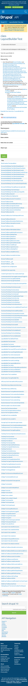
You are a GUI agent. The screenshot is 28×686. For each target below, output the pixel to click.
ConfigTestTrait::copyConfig (8, 270)
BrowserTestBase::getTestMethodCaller (11, 242)
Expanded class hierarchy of (12, 111)
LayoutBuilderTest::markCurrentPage (10, 360)
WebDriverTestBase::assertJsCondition (10, 556)
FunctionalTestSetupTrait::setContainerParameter (13, 327)
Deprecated (4, 633)
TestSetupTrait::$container (7, 436)
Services (4, 635)
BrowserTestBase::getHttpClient (9, 234)
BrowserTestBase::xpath (7, 259)
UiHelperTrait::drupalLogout (8, 505)
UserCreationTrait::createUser (8, 536)
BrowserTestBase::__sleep (7, 263)
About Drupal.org (5, 669)
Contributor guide (18, 650)
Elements (4, 636)
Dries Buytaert (17, 682)
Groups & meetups (18, 651)
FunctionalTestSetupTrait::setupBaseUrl (11, 330)
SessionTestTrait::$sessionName (9, 408)
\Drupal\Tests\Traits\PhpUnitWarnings (12, 80)
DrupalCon (17, 653)
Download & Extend (19, 657)
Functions (4, 626)
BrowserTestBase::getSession (8, 238)
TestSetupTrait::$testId (6, 457)
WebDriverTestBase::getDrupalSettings (10, 567)
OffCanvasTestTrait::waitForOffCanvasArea (12, 381)
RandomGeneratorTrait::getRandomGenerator (12, 391)
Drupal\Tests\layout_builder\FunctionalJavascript (13, 131)
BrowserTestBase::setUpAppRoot (9, 249)
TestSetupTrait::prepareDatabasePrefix (10, 467)
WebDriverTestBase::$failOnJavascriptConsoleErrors (14, 550)
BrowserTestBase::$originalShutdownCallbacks (12, 207)
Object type (4, 147)
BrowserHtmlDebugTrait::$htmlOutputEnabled (12, 176)
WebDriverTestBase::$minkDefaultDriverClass (12, 553)
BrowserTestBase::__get (7, 261)
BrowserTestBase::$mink (7, 201)
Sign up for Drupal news (6, 648)
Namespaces (5, 632)
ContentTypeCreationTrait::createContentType (12, 273)
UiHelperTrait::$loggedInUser (8, 469)
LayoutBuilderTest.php (16, 22)
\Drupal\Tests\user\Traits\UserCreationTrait (14, 77)
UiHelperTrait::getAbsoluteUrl (8, 513)
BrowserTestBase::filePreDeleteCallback (11, 229)
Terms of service (5, 670)
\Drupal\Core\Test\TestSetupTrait (11, 66)
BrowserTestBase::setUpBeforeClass (10, 251)
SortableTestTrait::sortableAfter (9, 415)
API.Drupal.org (4, 661)
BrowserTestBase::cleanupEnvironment (10, 223)
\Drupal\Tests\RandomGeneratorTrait (12, 69)
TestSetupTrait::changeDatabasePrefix (10, 459)
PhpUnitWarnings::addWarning (8, 388)
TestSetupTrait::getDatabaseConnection (11, 464)
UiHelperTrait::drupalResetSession (9, 508)
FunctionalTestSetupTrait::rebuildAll (10, 319)
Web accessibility (5, 666)
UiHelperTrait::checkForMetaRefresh (10, 487)
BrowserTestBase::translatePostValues (10, 255)
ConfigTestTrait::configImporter (9, 266)
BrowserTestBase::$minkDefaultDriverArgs (11, 203)
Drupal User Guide (5, 658)
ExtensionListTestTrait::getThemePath (10, 280)
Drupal (17, 681)
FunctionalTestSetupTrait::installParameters (12, 310)
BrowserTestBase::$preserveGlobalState (11, 210)
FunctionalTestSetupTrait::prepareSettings (11, 317)
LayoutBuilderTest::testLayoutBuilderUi (10, 369)
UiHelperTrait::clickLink (6, 492)
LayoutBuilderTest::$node (7, 344)
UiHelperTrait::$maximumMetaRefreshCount (12, 473)
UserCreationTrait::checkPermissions (10, 526)
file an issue (5, 592)
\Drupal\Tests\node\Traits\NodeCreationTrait (14, 71)
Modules (16, 661)
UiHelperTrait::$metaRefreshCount (9, 477)
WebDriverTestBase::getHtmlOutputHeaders (12, 570)
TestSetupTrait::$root (6, 449)
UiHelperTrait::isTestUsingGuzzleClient (10, 519)
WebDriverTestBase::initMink (8, 578)
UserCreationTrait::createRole (8, 532)
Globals (4, 629)
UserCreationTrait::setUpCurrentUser (10, 543)
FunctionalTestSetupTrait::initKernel (10, 300)
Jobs (2, 651)
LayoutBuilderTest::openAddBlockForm (11, 363)
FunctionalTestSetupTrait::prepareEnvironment (12, 313)
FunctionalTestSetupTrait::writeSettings (11, 333)
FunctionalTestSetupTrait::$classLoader (11, 287)
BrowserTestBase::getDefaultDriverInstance (11, 232)
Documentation (5, 654)
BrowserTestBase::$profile (7, 212)
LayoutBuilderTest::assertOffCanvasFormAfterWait (13, 349)
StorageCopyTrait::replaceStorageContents (11, 422)
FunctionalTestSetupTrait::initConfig (10, 298)
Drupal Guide (4, 656)
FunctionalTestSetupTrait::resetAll (9, 324)
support (13, 592)
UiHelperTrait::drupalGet (7, 500)
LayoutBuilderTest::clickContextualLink (10, 354)
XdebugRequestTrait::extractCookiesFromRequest (13, 586)
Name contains (4, 137)
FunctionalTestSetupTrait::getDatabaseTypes (12, 296)
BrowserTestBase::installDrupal (9, 244)
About (2, 664)
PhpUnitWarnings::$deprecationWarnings (11, 385)
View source (4, 132)
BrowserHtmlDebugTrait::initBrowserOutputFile (12, 191)
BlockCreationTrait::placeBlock (8, 163)
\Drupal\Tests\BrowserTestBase (13, 92)
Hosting (16, 648)
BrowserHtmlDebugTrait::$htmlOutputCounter (12, 170)
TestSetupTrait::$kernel (6, 440)
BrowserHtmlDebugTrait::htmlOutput (10, 189)
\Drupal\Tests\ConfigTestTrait (13, 74)
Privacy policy (4, 672)
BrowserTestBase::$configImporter (9, 196)
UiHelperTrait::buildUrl (6, 484)
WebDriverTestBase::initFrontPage (9, 576)
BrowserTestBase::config (7, 226)
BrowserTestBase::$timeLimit (8, 219)
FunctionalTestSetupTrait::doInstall (9, 294)
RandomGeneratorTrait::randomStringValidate (12, 402)
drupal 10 (4, 22)
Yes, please (8, 7)
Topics (3, 623)
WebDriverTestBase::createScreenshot (10, 561)
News (2, 643)
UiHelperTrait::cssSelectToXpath (9, 498)
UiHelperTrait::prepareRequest (8, 521)
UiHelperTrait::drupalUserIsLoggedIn (10, 511)
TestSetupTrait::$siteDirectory (8, 451)
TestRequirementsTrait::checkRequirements (12, 427)
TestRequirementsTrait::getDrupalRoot (10, 430)
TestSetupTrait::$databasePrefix (9, 438)
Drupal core (17, 659)
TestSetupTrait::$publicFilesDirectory (10, 447)
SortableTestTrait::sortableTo (8, 419)
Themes (16, 662)
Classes (4, 624)
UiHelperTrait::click (5, 490)
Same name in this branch (9, 44)
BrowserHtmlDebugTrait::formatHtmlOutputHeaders (14, 183)
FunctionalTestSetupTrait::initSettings (10, 302)
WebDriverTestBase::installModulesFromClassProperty (14, 581)
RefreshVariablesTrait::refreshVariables (10, 405)
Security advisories (5, 650)
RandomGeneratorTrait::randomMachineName (12, 394)
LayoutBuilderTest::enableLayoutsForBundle (12, 357)
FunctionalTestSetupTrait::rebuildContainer (11, 321)
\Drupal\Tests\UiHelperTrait (10, 65)
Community (17, 643)
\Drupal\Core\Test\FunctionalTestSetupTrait (14, 63)
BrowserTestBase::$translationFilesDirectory (12, 221)
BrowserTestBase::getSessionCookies (10, 240)
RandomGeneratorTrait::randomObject (10, 397)
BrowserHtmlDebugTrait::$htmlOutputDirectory (12, 174)
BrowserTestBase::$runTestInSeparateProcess (12, 215)
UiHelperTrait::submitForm (7, 524)
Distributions (17, 664)
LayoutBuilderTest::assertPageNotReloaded (12, 352)
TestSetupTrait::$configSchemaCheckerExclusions (13, 433)
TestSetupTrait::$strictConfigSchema (10, 453)
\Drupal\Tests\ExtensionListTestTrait (13, 84)
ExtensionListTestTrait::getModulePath (10, 278)
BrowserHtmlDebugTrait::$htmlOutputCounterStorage (14, 172)
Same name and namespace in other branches (14, 49)
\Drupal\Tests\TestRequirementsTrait (12, 75)
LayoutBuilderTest (17, 96)
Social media (4, 647)
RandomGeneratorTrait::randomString (10, 400)
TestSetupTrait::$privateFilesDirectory (10, 444)
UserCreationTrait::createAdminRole (10, 529)
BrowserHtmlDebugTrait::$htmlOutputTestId (12, 180)
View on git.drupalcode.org (9, 117)
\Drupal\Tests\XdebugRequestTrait (11, 78)
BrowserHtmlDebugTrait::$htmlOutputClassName (13, 168)
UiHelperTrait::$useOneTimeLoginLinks (10, 480)
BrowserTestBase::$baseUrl (8, 194)
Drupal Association (5, 667)
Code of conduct (18, 654)
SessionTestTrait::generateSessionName (11, 410)
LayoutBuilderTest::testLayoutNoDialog (11, 371)
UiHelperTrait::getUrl (6, 517)
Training (16, 647)
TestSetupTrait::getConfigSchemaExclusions (12, 461)
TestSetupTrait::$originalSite (8, 442)
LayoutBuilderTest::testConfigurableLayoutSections (14, 367)
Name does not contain (7, 142)
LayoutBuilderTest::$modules (8, 341)
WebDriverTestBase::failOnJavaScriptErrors (11, 564)
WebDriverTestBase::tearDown (8, 583)
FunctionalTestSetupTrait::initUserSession (11, 304)
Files (3, 630)
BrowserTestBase (17, 62)
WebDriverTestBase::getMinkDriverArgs (10, 573)
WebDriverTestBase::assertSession (9, 559)
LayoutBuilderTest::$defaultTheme (9, 338)
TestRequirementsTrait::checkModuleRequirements (13, 425)
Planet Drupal (4, 645)
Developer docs (4, 659)
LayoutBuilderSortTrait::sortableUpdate (11, 336)
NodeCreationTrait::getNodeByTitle (10, 378)
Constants (4, 627)
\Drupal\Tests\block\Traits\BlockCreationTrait (14, 68)
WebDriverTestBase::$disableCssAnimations (12, 547)
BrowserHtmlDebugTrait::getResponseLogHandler (13, 187)
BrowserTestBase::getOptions (8, 236)
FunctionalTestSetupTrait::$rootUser (10, 289)
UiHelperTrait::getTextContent (8, 515)
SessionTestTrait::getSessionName (9, 412)
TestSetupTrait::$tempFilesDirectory (10, 455)
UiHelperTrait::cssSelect (7, 495)
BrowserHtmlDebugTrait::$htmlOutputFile (11, 178)
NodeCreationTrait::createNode (9, 374)
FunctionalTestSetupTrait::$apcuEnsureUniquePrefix (14, 283)
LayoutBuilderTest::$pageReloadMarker (11, 346)
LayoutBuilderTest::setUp (7, 365)
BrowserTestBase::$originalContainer (10, 205)
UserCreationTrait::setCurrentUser (9, 540)
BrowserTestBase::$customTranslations (11, 198)
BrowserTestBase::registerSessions (9, 246)
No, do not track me (18, 7)
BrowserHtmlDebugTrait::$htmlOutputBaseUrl (12, 166)
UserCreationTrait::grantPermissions (10, 538)
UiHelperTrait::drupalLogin (7, 502)
